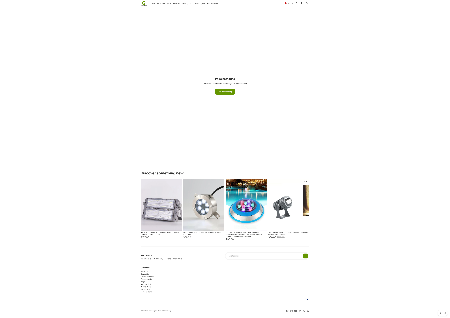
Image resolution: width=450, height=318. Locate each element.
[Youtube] (295, 310)
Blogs (143, 282)
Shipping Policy (146, 284)
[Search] (296, 3)
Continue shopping (225, 92)
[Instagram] (291, 310)
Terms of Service (147, 292)
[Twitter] (303, 310)
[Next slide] (178, 204)
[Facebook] (287, 310)
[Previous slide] (144, 204)
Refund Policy (146, 287)
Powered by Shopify (164, 311)
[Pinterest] (308, 310)
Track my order (146, 279)
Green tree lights (151, 311)
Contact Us (145, 274)
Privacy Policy (146, 289)
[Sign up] (305, 256)
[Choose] (178, 227)
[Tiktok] (299, 310)
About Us (144, 271)
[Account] (301, 3)
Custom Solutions (147, 277)
